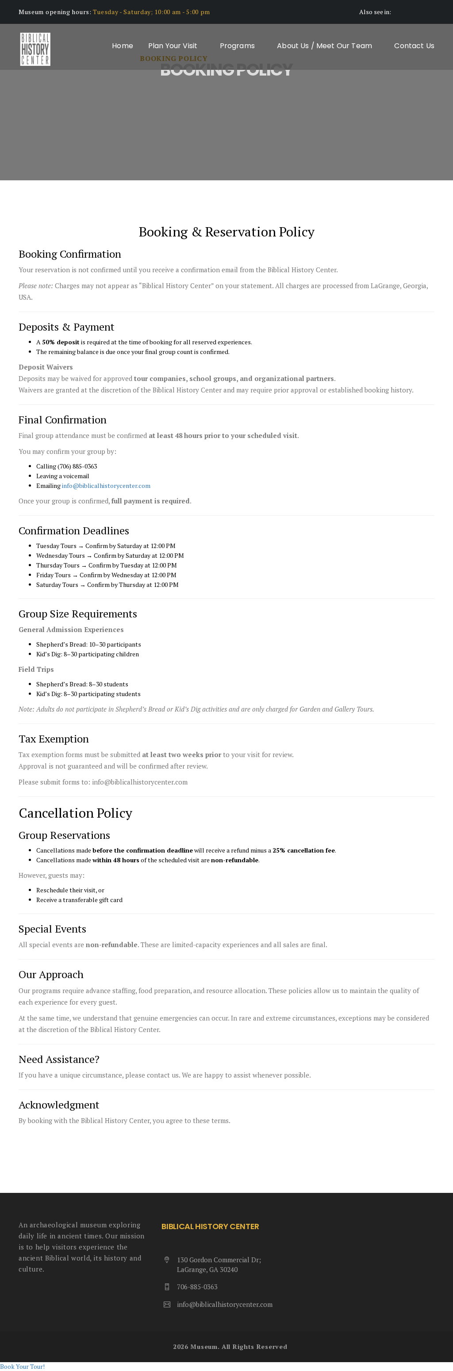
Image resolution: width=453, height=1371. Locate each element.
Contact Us (414, 46)
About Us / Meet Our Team (325, 46)
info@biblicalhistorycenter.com (225, 1304)
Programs (238, 46)
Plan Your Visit (174, 46)
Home (122, 46)
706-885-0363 (197, 1286)
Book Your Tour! (22, 1366)
